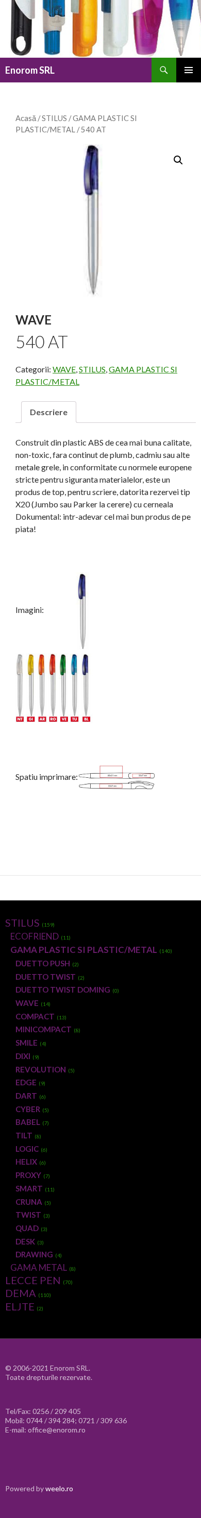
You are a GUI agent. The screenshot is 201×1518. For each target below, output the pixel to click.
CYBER (27, 1109)
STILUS (54, 118)
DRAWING (34, 1254)
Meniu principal (188, 70)
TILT (23, 1135)
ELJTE (20, 1306)
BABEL (27, 1122)
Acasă (25, 118)
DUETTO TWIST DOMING (62, 989)
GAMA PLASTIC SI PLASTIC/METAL (83, 949)
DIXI (22, 1056)
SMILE (26, 1042)
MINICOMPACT (43, 1029)
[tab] (48, 412)
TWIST (28, 1214)
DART (26, 1095)
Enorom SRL (30, 70)
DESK (25, 1241)
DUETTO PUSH (42, 963)
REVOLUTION (40, 1069)
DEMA (20, 1293)
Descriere (49, 412)
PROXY (28, 1175)
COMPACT (35, 1016)
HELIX (26, 1161)
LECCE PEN (33, 1280)
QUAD (27, 1228)
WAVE (64, 369)
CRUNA (28, 1201)
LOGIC (27, 1148)
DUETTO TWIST (45, 976)
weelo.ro (59, 1488)
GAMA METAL (38, 1267)
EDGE (26, 1082)
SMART (29, 1188)
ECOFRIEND (34, 936)
